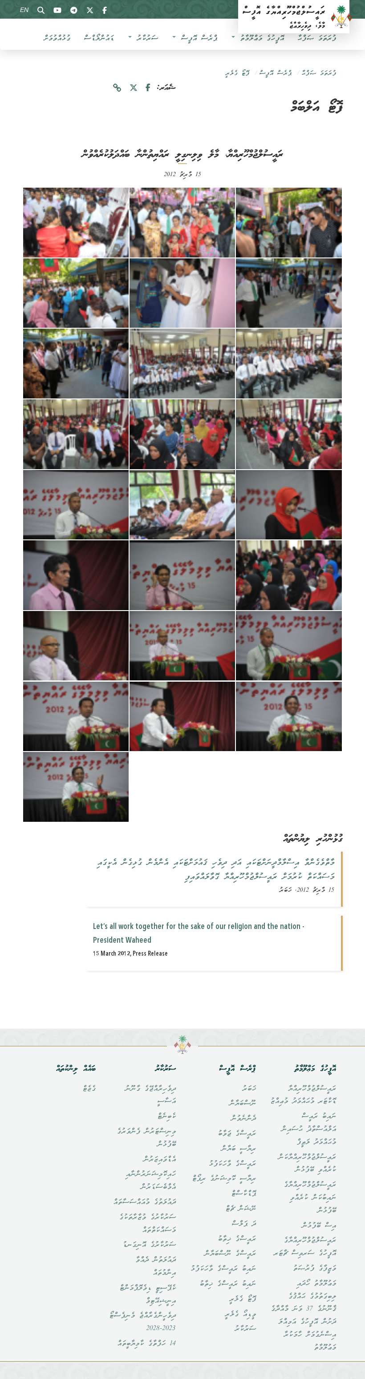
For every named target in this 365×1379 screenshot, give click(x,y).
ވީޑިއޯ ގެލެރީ (240, 1314)
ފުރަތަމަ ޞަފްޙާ (316, 39)
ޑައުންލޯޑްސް (99, 39)
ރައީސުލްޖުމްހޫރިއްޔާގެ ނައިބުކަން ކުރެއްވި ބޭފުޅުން (310, 1198)
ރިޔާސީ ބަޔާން (238, 1149)
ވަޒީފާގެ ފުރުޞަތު (314, 1269)
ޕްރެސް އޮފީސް (197, 39)
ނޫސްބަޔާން (242, 1104)
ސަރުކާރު (145, 39)
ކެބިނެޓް (166, 1117)
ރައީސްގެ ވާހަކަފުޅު (232, 1164)
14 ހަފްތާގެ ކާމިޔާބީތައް (146, 1344)
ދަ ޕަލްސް (243, 1224)
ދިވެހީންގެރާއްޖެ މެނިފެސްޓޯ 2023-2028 (142, 1322)
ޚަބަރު (249, 1089)
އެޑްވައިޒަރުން (159, 1160)
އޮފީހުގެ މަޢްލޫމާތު (260, 39)
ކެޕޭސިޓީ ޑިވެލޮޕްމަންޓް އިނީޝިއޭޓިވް (147, 1294)
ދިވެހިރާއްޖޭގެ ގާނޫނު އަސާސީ (150, 1095)
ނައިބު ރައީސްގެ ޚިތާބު (227, 1284)
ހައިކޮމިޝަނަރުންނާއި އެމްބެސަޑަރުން (151, 1181)
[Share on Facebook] (148, 88)
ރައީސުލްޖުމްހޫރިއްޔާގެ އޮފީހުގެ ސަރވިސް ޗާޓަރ (305, 1247)
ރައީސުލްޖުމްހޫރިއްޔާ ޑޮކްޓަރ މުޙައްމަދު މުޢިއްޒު (303, 1095)
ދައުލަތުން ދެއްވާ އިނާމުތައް (155, 1266)
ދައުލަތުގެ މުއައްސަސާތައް (144, 1202)
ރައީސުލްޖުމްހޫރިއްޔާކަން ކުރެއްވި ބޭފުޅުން (307, 1164)
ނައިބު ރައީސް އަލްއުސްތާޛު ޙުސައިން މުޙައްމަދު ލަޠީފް (308, 1129)
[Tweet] (133, 88)
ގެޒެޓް (89, 1089)
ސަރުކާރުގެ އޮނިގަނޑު (149, 1245)
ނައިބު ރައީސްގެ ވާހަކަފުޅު (223, 1269)
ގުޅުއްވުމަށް (57, 39)
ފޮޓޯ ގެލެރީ (237, 73)
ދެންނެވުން (243, 1119)
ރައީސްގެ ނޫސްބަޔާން (230, 1254)
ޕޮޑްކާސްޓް (243, 1194)
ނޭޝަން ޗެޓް (240, 1209)
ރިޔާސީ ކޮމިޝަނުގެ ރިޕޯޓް (224, 1179)
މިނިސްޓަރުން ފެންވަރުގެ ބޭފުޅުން (146, 1138)
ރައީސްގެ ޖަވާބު (237, 1134)
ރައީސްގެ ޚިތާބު (237, 1239)
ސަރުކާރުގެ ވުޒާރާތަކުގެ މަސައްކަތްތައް (147, 1224)
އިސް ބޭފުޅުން (319, 1226)
